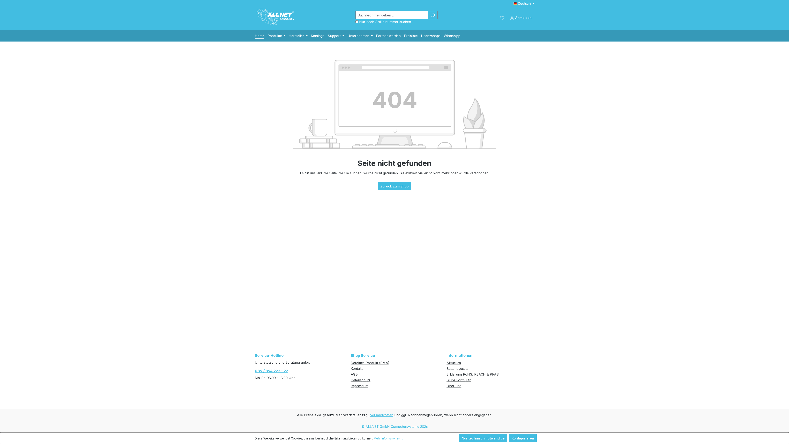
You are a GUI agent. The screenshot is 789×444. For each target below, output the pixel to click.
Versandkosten (381, 415)
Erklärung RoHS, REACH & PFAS (472, 374)
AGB (354, 374)
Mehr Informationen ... (388, 438)
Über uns (453, 386)
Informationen (459, 355)
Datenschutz (360, 380)
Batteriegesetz (457, 369)
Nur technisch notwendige (483, 438)
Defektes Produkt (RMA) (370, 363)
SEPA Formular (458, 380)
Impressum (359, 386)
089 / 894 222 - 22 (271, 371)
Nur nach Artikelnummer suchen (385, 22)
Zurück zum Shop (394, 186)
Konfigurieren (523, 438)
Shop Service (363, 355)
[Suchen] (433, 15)
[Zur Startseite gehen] (275, 17)
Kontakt (357, 369)
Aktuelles (453, 363)
